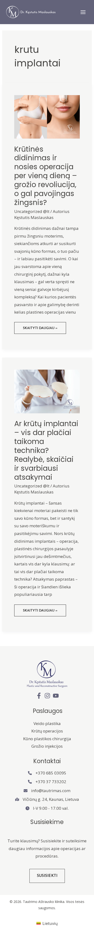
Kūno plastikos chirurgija (47, 738)
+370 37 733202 (50, 781)
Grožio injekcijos (47, 746)
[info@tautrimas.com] (47, 791)
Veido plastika (47, 723)
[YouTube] (56, 695)
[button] (47, 876)
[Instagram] (47, 695)
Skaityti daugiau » (40, 330)
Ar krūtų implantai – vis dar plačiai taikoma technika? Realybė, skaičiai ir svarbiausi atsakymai (46, 450)
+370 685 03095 (50, 773)
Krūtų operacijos (47, 731)
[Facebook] (39, 695)
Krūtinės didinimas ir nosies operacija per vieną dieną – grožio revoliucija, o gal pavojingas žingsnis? (45, 176)
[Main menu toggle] (83, 12)
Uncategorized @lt (31, 211)
